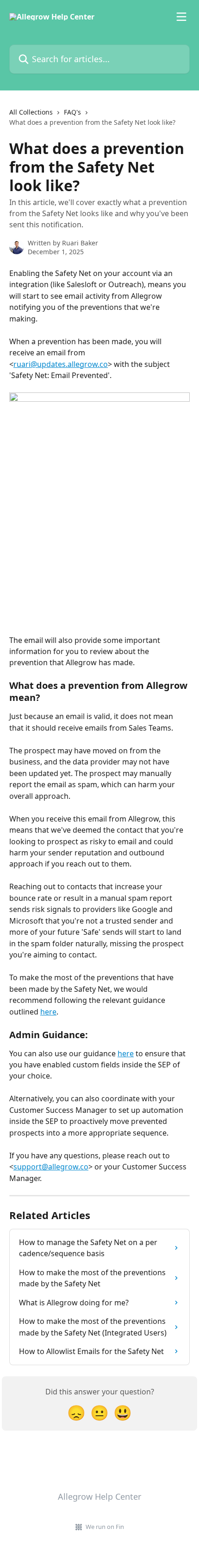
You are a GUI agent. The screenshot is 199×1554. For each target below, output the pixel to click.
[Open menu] (181, 16)
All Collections (31, 112)
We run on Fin (105, 1526)
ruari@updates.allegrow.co (60, 364)
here (48, 1012)
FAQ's (72, 112)
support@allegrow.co (50, 1167)
